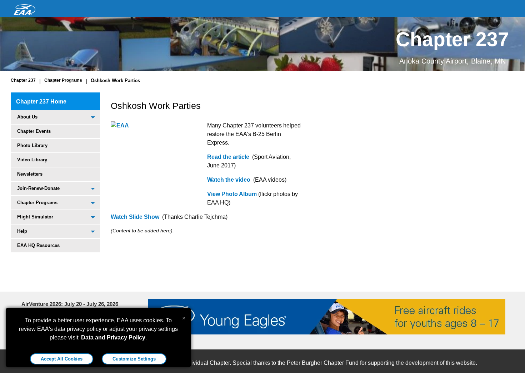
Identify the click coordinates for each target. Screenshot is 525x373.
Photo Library (32, 145)
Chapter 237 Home (41, 102)
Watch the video (228, 180)
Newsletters (29, 174)
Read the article (228, 157)
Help (22, 231)
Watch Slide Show (135, 217)
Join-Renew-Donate (38, 188)
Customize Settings (134, 359)
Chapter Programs (63, 80)
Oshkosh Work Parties (115, 80)
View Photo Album (232, 194)
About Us (27, 117)
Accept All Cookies (61, 359)
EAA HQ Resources (38, 245)
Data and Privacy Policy (113, 337)
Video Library (32, 159)
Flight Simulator (35, 217)
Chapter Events (34, 131)
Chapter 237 (23, 80)
